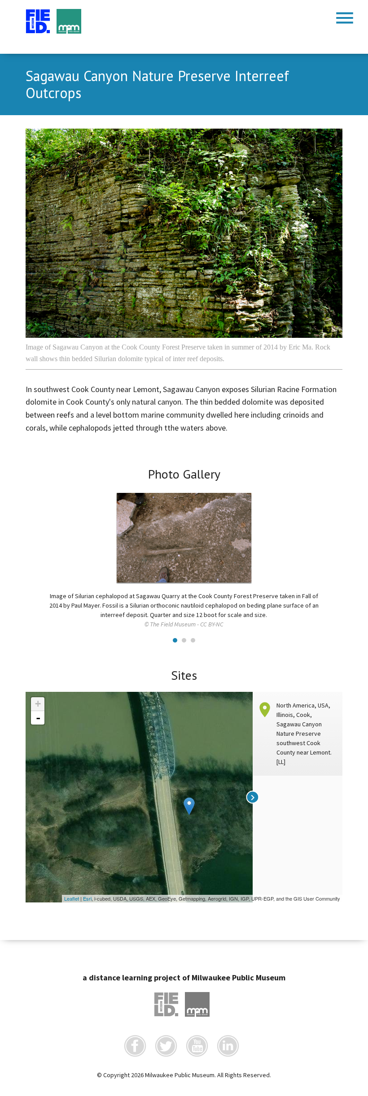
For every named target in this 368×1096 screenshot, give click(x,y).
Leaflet (71, 898)
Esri (87, 898)
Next (331, 535)
